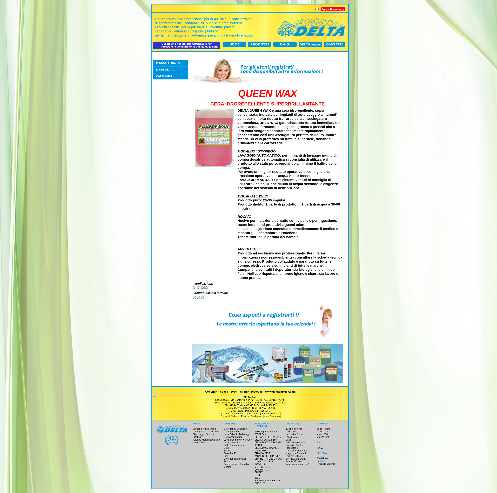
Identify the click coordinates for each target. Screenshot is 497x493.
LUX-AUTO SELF (264, 461)
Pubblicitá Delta (294, 461)
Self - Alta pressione (234, 445)
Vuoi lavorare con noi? (297, 464)
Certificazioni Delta (296, 458)
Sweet (227, 450)
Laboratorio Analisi (295, 442)
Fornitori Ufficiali (294, 456)
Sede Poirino (323, 429)
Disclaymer (256, 416)
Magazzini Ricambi (296, 453)
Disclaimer (322, 458)
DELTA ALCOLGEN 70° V (268, 437)
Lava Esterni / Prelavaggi (237, 434)
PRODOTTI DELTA (168, 62)
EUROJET (260, 483)
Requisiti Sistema (230, 416)
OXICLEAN (260, 434)
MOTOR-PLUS (262, 467)
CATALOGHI (164, 76)
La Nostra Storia (294, 434)
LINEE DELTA (165, 69)
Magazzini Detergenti (297, 450)
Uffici (288, 439)
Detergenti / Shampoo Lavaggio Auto (235, 430)
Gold (226, 448)
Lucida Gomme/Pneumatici (238, 439)
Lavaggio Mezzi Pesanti (205, 431)
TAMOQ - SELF (262, 453)
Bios (226, 456)
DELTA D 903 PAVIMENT (268, 448)
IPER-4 (258, 445)
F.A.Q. (320, 447)
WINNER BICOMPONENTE (269, 456)
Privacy (245, 416)
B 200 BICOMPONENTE (267, 480)
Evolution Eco (231, 453)
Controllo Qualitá (294, 445)
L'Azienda (291, 431)
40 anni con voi (294, 429)
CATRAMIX (260, 450)
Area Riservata (272, 416)
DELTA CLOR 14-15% (266, 439)
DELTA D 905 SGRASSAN (268, 442)
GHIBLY (259, 472)
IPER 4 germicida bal (266, 431)
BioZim (227, 461)
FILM (257, 475)
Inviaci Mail (322, 434)
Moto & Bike (199, 442)
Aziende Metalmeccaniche (207, 439)
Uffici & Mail (323, 431)
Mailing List (323, 437)
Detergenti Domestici (235, 458)
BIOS (257, 477)
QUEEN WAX (262, 469)
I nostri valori (292, 437)
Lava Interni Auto (232, 442)
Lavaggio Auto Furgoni (204, 429)
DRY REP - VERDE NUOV (268, 458)
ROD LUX (260, 464)
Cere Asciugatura (233, 437)
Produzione (292, 448)
